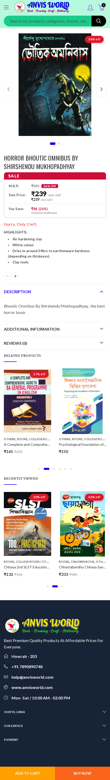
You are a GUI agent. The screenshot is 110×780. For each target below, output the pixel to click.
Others (9, 439)
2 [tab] (59, 143)
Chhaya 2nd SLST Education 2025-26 (33, 567)
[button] (39, 469)
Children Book (82, 561)
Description (17, 291)
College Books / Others (48, 439)
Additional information (32, 329)
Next (101, 89)
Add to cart (27, 773)
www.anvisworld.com (32, 687)
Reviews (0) (15, 343)
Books (22, 439)
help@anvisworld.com (32, 677)
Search (98, 21)
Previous (8, 89)
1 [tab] (53, 143)
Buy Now (82, 773)
